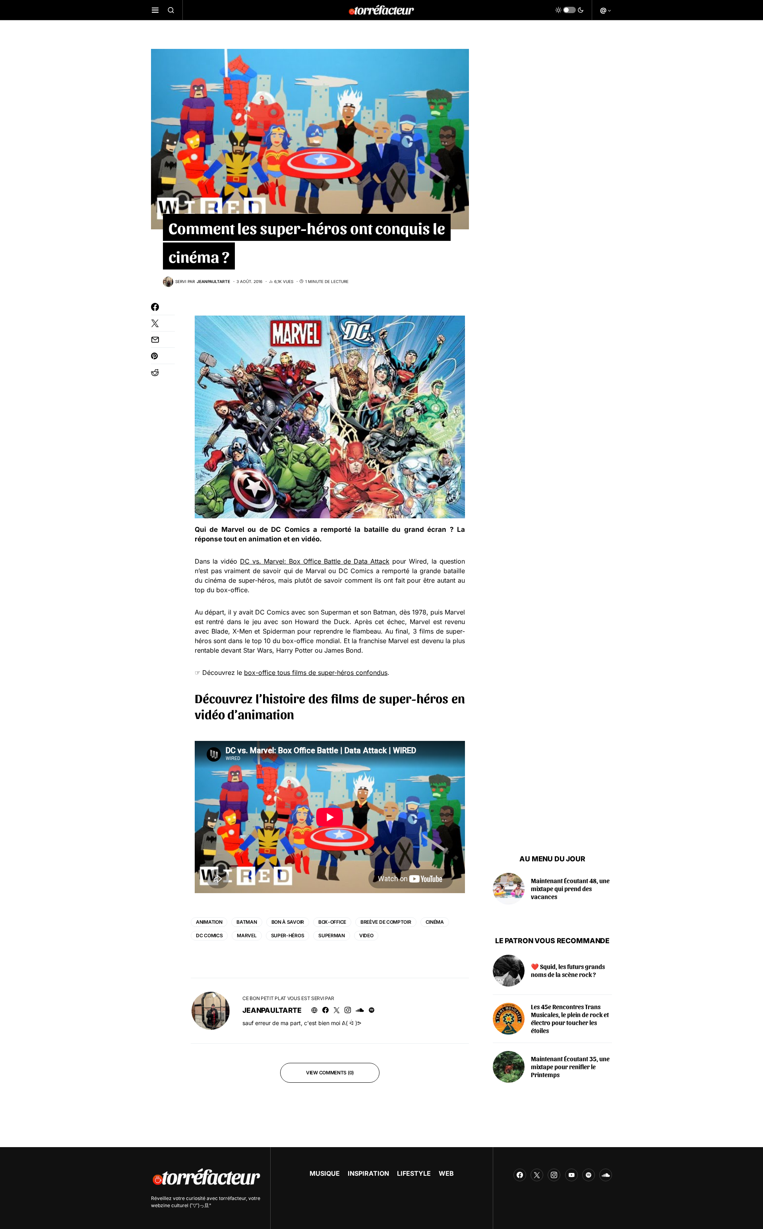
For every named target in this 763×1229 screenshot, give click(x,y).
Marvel (246, 935)
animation (209, 922)
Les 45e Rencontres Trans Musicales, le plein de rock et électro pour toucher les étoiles (570, 1018)
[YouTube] (571, 1175)
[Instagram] (554, 1175)
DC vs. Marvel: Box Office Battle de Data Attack (314, 561)
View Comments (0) (330, 1073)
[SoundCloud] (605, 1175)
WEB (446, 1173)
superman (331, 935)
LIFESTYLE (414, 1173)
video (366, 935)
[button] (155, 10)
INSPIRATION (368, 1173)
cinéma (435, 922)
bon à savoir (287, 922)
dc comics (209, 935)
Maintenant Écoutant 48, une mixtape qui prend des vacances (570, 888)
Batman (246, 922)
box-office (332, 922)
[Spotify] (588, 1175)
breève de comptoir (385, 922)
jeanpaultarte (272, 1010)
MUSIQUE (325, 1173)
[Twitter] (537, 1175)
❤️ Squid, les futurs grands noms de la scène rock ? (568, 970)
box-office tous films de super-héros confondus (315, 673)
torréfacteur (232, 1198)
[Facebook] (519, 1175)
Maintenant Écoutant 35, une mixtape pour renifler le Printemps (570, 1066)
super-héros (287, 935)
